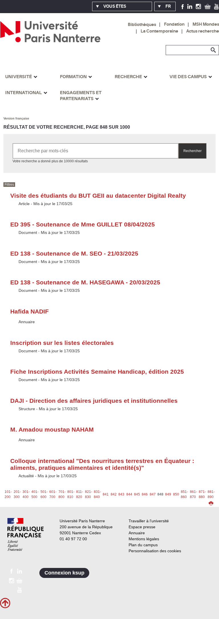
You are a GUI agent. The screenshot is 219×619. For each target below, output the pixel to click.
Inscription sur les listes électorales (62, 342)
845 (137, 494)
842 (114, 494)
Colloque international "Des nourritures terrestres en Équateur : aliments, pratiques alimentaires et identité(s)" (102, 464)
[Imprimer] (211, 503)
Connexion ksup (64, 573)
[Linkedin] (189, 6)
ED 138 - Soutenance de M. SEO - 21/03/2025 (74, 253)
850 (176, 494)
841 (106, 494)
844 (129, 494)
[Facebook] (182, 6)
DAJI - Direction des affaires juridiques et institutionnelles (94, 400)
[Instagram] (198, 6)
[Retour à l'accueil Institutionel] (25, 534)
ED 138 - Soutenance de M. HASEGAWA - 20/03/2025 (85, 282)
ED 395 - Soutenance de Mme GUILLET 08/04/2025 (82, 224)
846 (145, 494)
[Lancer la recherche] (213, 50)
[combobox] (96, 151)
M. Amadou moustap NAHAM (52, 429)
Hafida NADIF (29, 311)
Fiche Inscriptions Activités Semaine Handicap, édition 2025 (97, 371)
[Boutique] (207, 6)
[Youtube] (216, 6)
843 (121, 494)
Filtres (9, 185)
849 (168, 494)
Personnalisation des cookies (155, 551)
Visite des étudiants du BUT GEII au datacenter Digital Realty (98, 195)
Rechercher (192, 151)
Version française (16, 118)
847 (153, 494)
